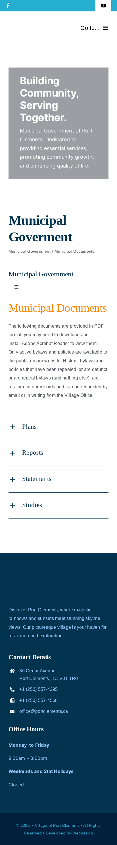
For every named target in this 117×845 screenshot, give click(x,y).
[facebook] (8, 5)
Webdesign (82, 833)
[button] (58, 427)
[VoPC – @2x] (31, 22)
